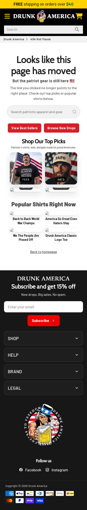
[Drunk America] (43, 425)
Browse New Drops (62, 128)
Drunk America (14, 39)
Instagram (60, 470)
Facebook (33, 470)
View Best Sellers (24, 128)
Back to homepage (43, 252)
